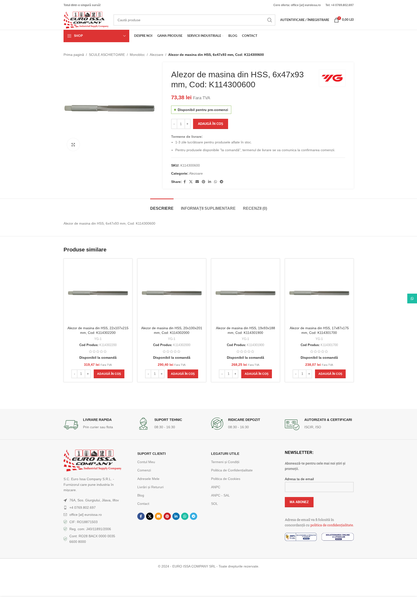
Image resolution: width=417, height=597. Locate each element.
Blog (140, 495)
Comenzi (144, 470)
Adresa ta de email (299, 479)
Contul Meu (146, 462)
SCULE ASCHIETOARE (107, 55)
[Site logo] (86, 20)
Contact (143, 504)
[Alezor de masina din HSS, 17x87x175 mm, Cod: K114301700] (319, 293)
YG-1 (98, 339)
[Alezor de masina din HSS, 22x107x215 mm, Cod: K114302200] (98, 293)
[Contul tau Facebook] (185, 182)
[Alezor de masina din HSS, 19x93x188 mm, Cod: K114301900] (245, 293)
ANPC (215, 487)
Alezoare (156, 55)
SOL (214, 504)
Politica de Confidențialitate (232, 470)
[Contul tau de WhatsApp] (215, 182)
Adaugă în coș (210, 124)
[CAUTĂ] (269, 20)
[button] (109, 373)
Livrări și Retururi (150, 487)
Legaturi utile (225, 454)
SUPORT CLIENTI (151, 454)
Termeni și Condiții (225, 462)
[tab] (162, 206)
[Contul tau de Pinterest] (203, 182)
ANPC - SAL (220, 495)
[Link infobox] (98, 425)
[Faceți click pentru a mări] (73, 144)
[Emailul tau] (197, 182)
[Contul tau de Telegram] (221, 182)
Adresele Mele (148, 479)
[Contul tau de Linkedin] (210, 182)
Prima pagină (74, 55)
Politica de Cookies (225, 479)
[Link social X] (191, 182)
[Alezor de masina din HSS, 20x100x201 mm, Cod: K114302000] (171, 293)
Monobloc (137, 55)
